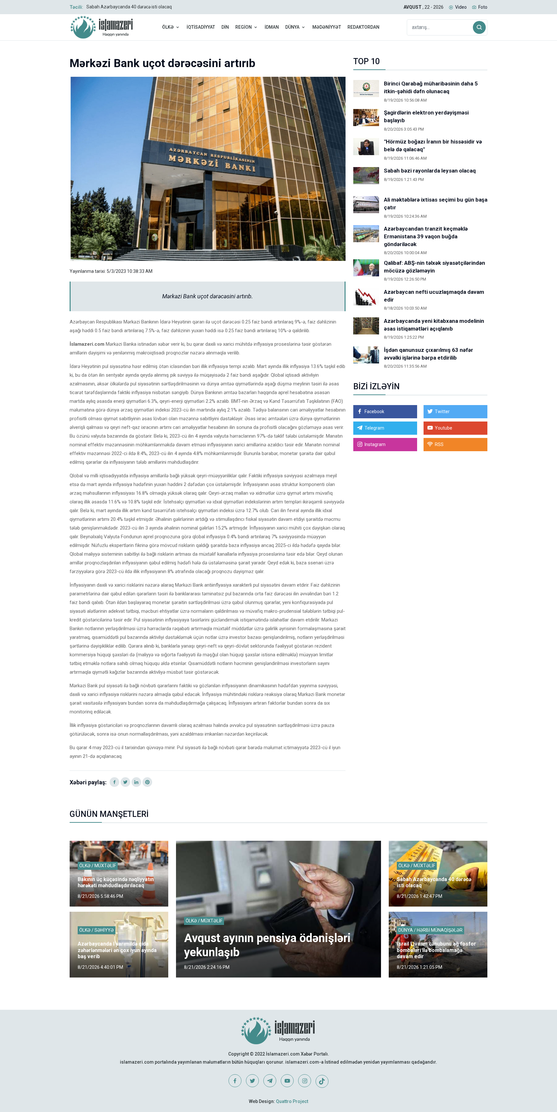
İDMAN (272, 27)
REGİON (243, 27)
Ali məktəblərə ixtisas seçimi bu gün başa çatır (435, 203)
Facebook (374, 411)
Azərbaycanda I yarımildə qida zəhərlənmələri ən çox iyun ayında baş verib (117, 950)
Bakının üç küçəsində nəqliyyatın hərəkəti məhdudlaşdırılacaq (116, 882)
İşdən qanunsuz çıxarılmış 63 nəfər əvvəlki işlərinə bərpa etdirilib (428, 354)
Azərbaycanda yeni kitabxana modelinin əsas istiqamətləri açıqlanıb (434, 325)
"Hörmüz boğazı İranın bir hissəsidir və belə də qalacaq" (433, 145)
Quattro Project (292, 1101)
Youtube (443, 428)
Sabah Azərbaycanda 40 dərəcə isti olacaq (129, 6)
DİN (225, 27)
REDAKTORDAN (363, 27)
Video (461, 7)
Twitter (442, 411)
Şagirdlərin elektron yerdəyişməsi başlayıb (426, 116)
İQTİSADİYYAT (201, 27)
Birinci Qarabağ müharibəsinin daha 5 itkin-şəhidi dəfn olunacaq (431, 87)
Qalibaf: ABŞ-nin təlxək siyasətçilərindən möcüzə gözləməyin (434, 267)
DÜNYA (292, 27)
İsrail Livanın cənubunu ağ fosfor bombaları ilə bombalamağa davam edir (436, 950)
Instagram (375, 444)
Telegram (374, 428)
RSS (439, 444)
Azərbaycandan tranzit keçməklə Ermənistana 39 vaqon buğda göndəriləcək (426, 236)
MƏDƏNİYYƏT (326, 27)
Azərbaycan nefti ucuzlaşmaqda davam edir (434, 296)
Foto (482, 7)
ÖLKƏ (168, 27)
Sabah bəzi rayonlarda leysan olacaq (430, 170)
